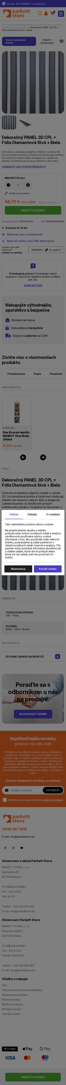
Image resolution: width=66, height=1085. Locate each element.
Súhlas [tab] (14, 514)
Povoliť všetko (47, 568)
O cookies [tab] (53, 514)
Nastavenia (18, 568)
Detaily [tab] (32, 514)
